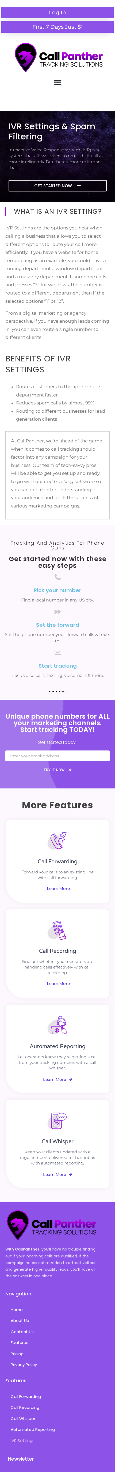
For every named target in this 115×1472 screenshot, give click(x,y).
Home (17, 1309)
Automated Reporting (33, 1429)
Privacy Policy (24, 1364)
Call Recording (25, 1407)
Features (19, 1342)
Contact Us (22, 1331)
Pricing (17, 1353)
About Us (20, 1320)
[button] (57, 82)
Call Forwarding (26, 1396)
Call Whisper (23, 1418)
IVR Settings (22, 1440)
